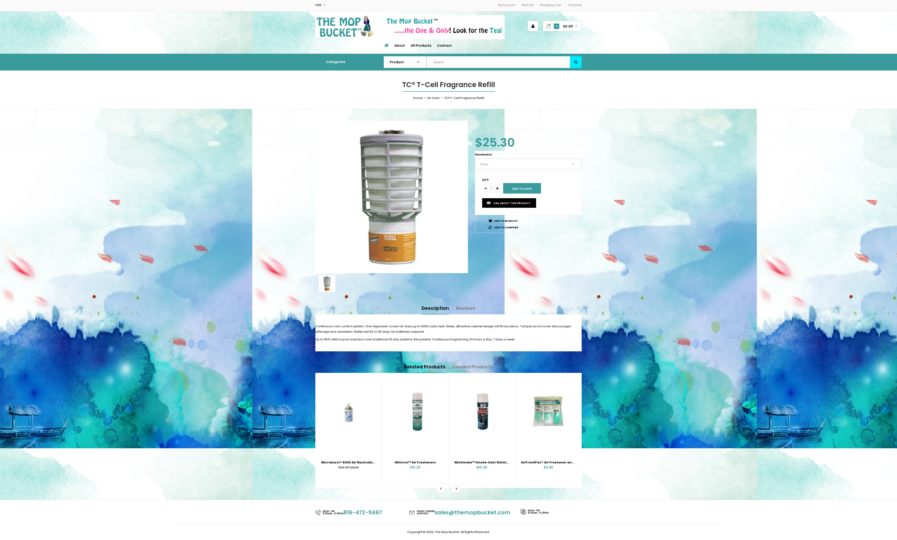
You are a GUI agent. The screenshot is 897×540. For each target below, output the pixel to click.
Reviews (465, 308)
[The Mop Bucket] (344, 37)
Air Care (433, 98)
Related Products (424, 367)
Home (418, 98)
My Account (506, 5)
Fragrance (483, 154)
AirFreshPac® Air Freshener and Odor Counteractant (565, 462)
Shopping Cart (550, 5)
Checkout (575, 5)
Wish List (527, 5)
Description (435, 308)
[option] (391, 197)
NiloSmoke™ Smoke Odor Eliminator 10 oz (488, 462)
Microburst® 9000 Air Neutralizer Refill (353, 462)
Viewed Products (472, 367)
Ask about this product (512, 203)
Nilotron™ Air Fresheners (415, 462)
